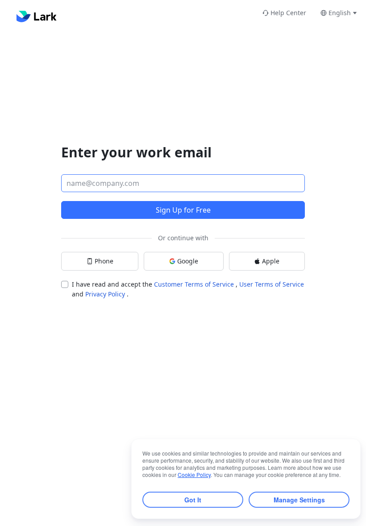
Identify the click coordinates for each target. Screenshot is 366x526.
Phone (104, 261)
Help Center (288, 12)
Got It (192, 499)
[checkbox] (64, 284)
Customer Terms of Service (195, 284)
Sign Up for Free (183, 210)
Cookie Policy (194, 474)
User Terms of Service (271, 284)
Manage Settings (299, 499)
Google (187, 261)
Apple (270, 261)
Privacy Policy (106, 294)
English (340, 12)
